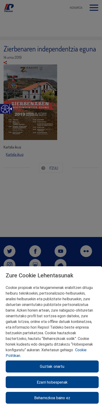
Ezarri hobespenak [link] (52, 382)
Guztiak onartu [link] (52, 366)
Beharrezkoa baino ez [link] (52, 398)
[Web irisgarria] (4, 111)
